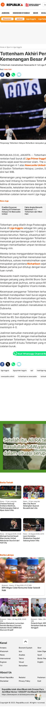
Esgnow (3, 662)
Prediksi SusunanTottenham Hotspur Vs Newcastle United (11, 210)
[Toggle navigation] (2, 5)
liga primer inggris (19, 370)
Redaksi (22, 677)
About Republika (7, 677)
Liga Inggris (31, 19)
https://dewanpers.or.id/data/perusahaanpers (20, 694)
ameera (5, 13)
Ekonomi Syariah (21, 13)
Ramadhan (23, 665)
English (40, 662)
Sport (9, 47)
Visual (21, 662)
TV (1, 665)
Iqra (20, 651)
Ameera (3, 648)
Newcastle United (35, 165)
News (2, 655)
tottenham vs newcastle (27, 376)
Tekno (21, 658)
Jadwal (19, 19)
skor (35, 13)
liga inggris (5, 370)
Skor (39, 648)
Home (2, 47)
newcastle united (7, 376)
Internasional (5, 658)
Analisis (22, 655)
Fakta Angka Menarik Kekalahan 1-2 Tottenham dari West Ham (33, 210)
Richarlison (34, 263)
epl (32, 370)
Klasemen (7, 19)
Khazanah (4, 651)
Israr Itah (8, 69)
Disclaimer (4, 681)
